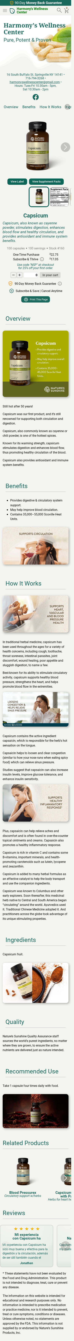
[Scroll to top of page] (64, 1334)
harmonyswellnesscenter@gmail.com (35, 82)
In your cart (50, 275)
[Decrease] (13, 275)
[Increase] (19, 275)
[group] (23, 1176)
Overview (11, 106)
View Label (17, 181)
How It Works (50, 106)
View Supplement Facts (46, 181)
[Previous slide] (5, 147)
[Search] (60, 10)
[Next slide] (67, 107)
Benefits (28, 106)
